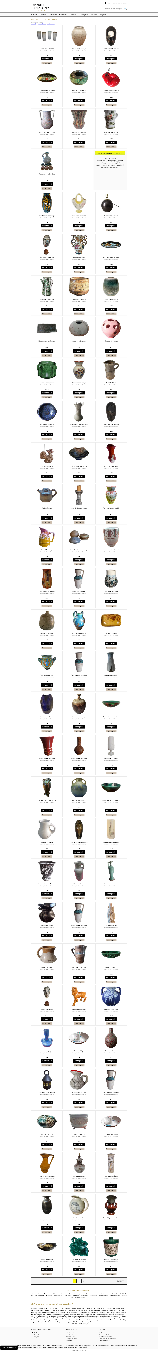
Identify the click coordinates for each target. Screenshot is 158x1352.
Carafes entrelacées (67, 1294)
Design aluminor (39, 1295)
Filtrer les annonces (9, 1348)
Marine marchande (115, 1295)
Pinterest (36, 1335)
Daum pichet (49, 1295)
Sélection (94, 14)
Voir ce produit (47, 59)
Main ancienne (58, 1295)
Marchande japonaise (97, 1294)
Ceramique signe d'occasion (46, 24)
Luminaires (53, 14)
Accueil (33, 24)
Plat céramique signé (111, 162)
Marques (73, 14)
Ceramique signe (111, 160)
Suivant (120, 1281)
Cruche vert (87, 1294)
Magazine (103, 14)
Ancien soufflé (67, 1295)
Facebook (36, 1333)
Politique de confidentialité (107, 1339)
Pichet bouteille (117, 1294)
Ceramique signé (101, 160)
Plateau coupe (93, 1295)
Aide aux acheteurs (72, 1333)
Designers (84, 14)
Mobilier (43, 14)
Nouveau (34, 14)
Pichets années (84, 1295)
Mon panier (122, 3)
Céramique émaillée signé (108, 165)
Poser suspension (48, 1294)
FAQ (100, 1333)
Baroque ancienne (103, 1295)
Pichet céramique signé (108, 164)
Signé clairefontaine (80, 1297)
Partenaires (69, 1340)
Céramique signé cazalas (111, 167)
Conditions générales (105, 1337)
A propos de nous (71, 1339)
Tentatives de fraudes (105, 1335)
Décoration (63, 14)
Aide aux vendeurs (71, 1335)
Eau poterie (76, 1295)
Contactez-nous (70, 1337)
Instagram (36, 1337)
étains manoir (108, 1294)
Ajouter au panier (47, 63)
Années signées (78, 1294)
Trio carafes (57, 1294)
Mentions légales (104, 1340)
